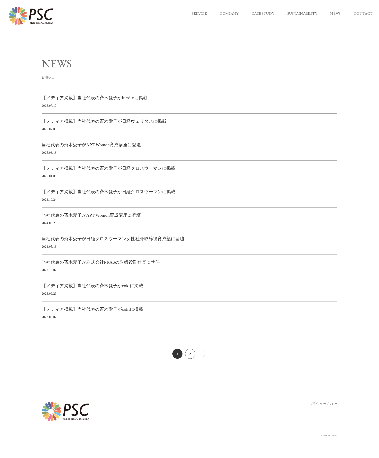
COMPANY (229, 13)
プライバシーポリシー (323, 403)
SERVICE (199, 13)
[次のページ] (202, 352)
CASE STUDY (263, 13)
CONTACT (363, 13)
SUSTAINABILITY (302, 13)
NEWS (335, 13)
